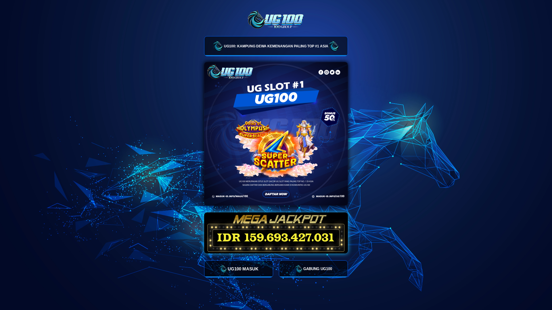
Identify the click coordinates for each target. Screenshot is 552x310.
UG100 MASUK (243, 268)
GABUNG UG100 (317, 269)
